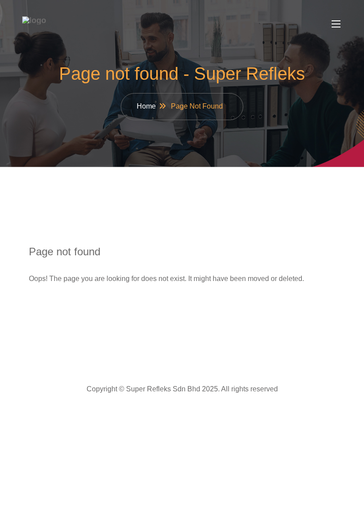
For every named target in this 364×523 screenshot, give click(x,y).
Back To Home (68, 306)
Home (146, 106)
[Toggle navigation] (335, 23)
